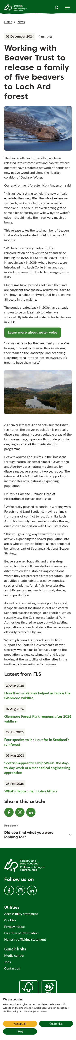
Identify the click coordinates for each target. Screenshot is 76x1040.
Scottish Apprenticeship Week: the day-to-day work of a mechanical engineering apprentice (37, 768)
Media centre (14, 955)
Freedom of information (21, 933)
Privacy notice (14, 926)
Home (8, 21)
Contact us (12, 968)
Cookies (10, 920)
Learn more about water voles (32, 332)
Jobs (7, 962)
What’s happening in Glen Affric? (30, 791)
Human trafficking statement (25, 939)
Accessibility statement (21, 913)
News (21, 21)
